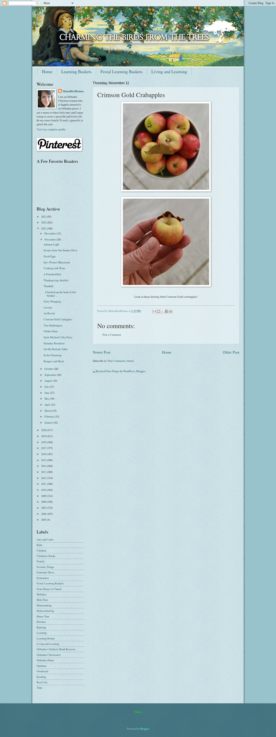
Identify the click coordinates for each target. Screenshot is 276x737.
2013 (44, 472)
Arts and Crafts (45, 539)
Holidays (42, 594)
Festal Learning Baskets (121, 71)
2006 (44, 514)
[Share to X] (162, 311)
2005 (44, 520)
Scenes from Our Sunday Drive (60, 250)
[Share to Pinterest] (171, 311)
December (50, 233)
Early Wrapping (52, 301)
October (49, 369)
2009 (44, 496)
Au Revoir (49, 313)
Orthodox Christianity (49, 655)
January (48, 422)
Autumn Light (51, 244)
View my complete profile (51, 129)
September (50, 375)
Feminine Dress (45, 572)
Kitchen (41, 622)
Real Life (42, 682)
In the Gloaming (52, 355)
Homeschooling (45, 611)
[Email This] (154, 311)
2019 (44, 436)
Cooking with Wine (54, 268)
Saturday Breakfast (54, 343)
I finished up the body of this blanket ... (60, 293)
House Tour (43, 616)
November (50, 239)
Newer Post (101, 352)
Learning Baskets (76, 71)
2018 (44, 442)
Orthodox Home (45, 660)
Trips (39, 688)
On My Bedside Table (56, 349)
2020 (44, 430)
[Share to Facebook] (167, 311)
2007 (44, 508)
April (47, 404)
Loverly (48, 307)
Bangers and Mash (54, 361)
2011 (44, 484)
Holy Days (42, 600)
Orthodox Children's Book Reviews (56, 649)
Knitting (41, 627)
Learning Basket (46, 638)
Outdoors (42, 666)
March (48, 411)
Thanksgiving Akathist (56, 280)
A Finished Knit (52, 274)
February (49, 416)
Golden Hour (51, 331)
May (47, 398)
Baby (39, 545)
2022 (44, 222)
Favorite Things (45, 567)
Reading (41, 677)
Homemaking (44, 605)
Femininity (43, 578)
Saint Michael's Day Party (58, 337)
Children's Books (46, 556)
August (48, 381)
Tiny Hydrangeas (53, 325)
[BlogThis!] (158, 311)
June (47, 393)
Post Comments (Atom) (121, 361)
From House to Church (49, 589)
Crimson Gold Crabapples (58, 319)
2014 (44, 466)
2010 (44, 490)
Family (41, 561)
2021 (44, 228)
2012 (44, 478)
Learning (42, 633)
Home (47, 71)
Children (41, 550)
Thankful (48, 286)
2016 (44, 454)
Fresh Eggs (50, 256)
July (47, 387)
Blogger (144, 729)
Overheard (42, 671)
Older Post (231, 352)
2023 (44, 216)
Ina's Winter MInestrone (57, 262)
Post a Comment (112, 335)
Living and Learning (169, 71)
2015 (44, 460)
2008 (44, 502)
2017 (44, 448)
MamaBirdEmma (73, 91)
